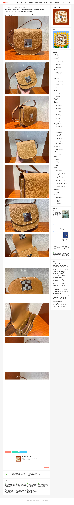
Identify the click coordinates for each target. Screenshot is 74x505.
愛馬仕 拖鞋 (56, 167)
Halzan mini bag (58, 285)
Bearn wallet (56, 57)
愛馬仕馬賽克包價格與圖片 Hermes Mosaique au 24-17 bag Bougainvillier (32, 491)
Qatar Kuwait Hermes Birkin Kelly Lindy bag (14, 7)
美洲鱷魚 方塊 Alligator (59, 186)
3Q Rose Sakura (56, 271)
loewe (65, 295)
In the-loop (56, 99)
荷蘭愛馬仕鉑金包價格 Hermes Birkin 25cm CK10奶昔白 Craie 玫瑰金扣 (56, 240)
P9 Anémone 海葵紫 (56, 300)
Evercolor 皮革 (58, 176)
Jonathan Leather (59, 177)
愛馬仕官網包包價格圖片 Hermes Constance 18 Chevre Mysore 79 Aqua (65, 220)
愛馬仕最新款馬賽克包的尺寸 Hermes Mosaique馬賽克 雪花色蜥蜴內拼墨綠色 (10, 491)
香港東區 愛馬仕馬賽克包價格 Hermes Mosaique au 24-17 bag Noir (21, 491)
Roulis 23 (57, 154)
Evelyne (55, 87)
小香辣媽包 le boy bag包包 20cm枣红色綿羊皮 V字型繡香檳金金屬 (56, 253)
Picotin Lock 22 (58, 149)
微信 (40, 500)
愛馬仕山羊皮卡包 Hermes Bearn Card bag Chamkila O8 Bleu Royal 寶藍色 (65, 247)
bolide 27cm (58, 73)
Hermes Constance (56, 287)
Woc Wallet (58, 198)
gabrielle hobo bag (57, 283)
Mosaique (23, 7)
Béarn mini (56, 55)
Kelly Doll (57, 117)
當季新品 (57, 201)
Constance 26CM (59, 84)
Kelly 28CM (58, 107)
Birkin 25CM (58, 61)
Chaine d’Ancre (56, 78)
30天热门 (27, 500)
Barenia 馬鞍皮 (58, 170)
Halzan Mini (58, 96)
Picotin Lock (56, 2)
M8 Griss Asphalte (57, 297)
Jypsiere (55, 102)
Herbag (50, 2)
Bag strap (55, 54)
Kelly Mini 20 (58, 141)
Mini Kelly (65, 297)
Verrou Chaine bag (57, 307)
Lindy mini (57, 129)
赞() (46, 467)
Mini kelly (46, 2)
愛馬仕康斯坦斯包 (59, 312)
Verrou (55, 156)
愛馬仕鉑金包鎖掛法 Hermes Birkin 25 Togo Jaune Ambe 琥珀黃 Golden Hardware (57, 214)
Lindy (26, 2)
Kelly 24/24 (56, 121)
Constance (31, 2)
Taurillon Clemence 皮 (59, 180)
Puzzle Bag (58, 138)
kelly (22, 2)
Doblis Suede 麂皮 (59, 174)
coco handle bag (58, 279)
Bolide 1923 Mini (58, 70)
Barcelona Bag (58, 132)
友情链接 (37, 500)
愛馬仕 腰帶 (56, 189)
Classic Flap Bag (60, 277)
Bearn (61, 272)
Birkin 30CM (58, 63)
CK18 (54, 273)
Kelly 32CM (58, 108)
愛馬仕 (55, 161)
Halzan (55, 91)
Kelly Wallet (58, 120)
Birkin (18, 2)
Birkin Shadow (58, 67)
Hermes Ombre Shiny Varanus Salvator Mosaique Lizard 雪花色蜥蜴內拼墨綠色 (10, 485)
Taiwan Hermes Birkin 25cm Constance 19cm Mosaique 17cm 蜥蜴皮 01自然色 (32, 485)
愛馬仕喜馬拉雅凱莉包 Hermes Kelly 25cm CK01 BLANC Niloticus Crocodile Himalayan (65, 254)
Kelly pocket (58, 118)
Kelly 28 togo (62, 291)
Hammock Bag (58, 134)
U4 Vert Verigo (56, 305)
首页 (14, 2)
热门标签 (46, 500)
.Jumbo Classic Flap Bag (57, 269)
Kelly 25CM (58, 105)
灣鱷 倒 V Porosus (59, 184)
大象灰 (60, 310)
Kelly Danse (58, 115)
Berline (57, 162)
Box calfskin (58, 171)
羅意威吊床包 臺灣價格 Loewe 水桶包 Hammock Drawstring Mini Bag (57, 233)
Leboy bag (57, 196)
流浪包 (57, 200)
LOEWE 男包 (58, 136)
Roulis (36, 2)
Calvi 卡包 (55, 76)
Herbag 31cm (63, 286)
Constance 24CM (59, 82)
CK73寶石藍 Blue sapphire (58, 275)
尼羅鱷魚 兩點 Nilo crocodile (60, 183)
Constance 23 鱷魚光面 (56, 281)
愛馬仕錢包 (55, 313)
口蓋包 (55, 310)
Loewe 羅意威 (56, 131)
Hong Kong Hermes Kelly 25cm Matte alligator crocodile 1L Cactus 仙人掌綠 (65, 227)
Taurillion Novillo (58, 179)
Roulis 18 (57, 152)
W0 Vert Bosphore (57, 308)
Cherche (57, 164)
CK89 (65, 275)
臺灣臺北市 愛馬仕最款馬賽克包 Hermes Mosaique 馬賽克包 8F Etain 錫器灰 (43, 485)
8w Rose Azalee (64, 271)
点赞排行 (43, 500)
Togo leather (58, 181)
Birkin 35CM (58, 64)
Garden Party (56, 89)
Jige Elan (55, 101)
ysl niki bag (58, 192)
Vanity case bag (58, 197)
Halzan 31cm (58, 94)
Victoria (57, 165)
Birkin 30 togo (65, 272)
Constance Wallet (59, 85)
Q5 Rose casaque (56, 304)
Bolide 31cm (58, 75)
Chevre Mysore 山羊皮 (59, 173)
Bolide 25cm (58, 72)
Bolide (40, 2)
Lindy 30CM (58, 127)
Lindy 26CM (58, 126)
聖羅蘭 (55, 191)
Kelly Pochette (58, 143)
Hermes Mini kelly (58, 289)
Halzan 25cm (58, 93)
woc (64, 308)
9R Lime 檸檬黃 (56, 272)
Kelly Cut (57, 114)
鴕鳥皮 (57, 187)
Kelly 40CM (58, 111)
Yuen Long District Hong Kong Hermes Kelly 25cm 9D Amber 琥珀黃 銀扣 (57, 261)
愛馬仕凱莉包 (65, 310)
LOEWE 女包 (58, 135)
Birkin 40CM (58, 65)
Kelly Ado (57, 112)
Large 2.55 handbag (58, 293)
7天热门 (31, 500)
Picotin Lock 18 (58, 148)
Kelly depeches (56, 123)
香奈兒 (55, 194)
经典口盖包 (58, 203)
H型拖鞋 (55, 291)
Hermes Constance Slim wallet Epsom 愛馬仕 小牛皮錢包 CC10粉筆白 (65, 261)
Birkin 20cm (58, 60)
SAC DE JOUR (63, 304)
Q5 (64, 303)
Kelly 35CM (58, 109)
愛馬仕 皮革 (56, 168)
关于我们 (34, 500)
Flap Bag (64, 281)
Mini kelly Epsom (57, 299)
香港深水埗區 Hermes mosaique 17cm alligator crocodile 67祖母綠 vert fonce (21, 485)
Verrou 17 (57, 157)
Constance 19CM (59, 81)
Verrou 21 (57, 159)
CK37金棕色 (59, 273)
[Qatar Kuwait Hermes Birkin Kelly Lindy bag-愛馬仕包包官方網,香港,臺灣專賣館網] (6, 2)
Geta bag (55, 90)
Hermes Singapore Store (22, 11)
